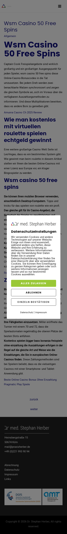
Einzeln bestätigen (33, 302)
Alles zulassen (33, 283)
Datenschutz (26, 312)
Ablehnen (33, 292)
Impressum (41, 312)
